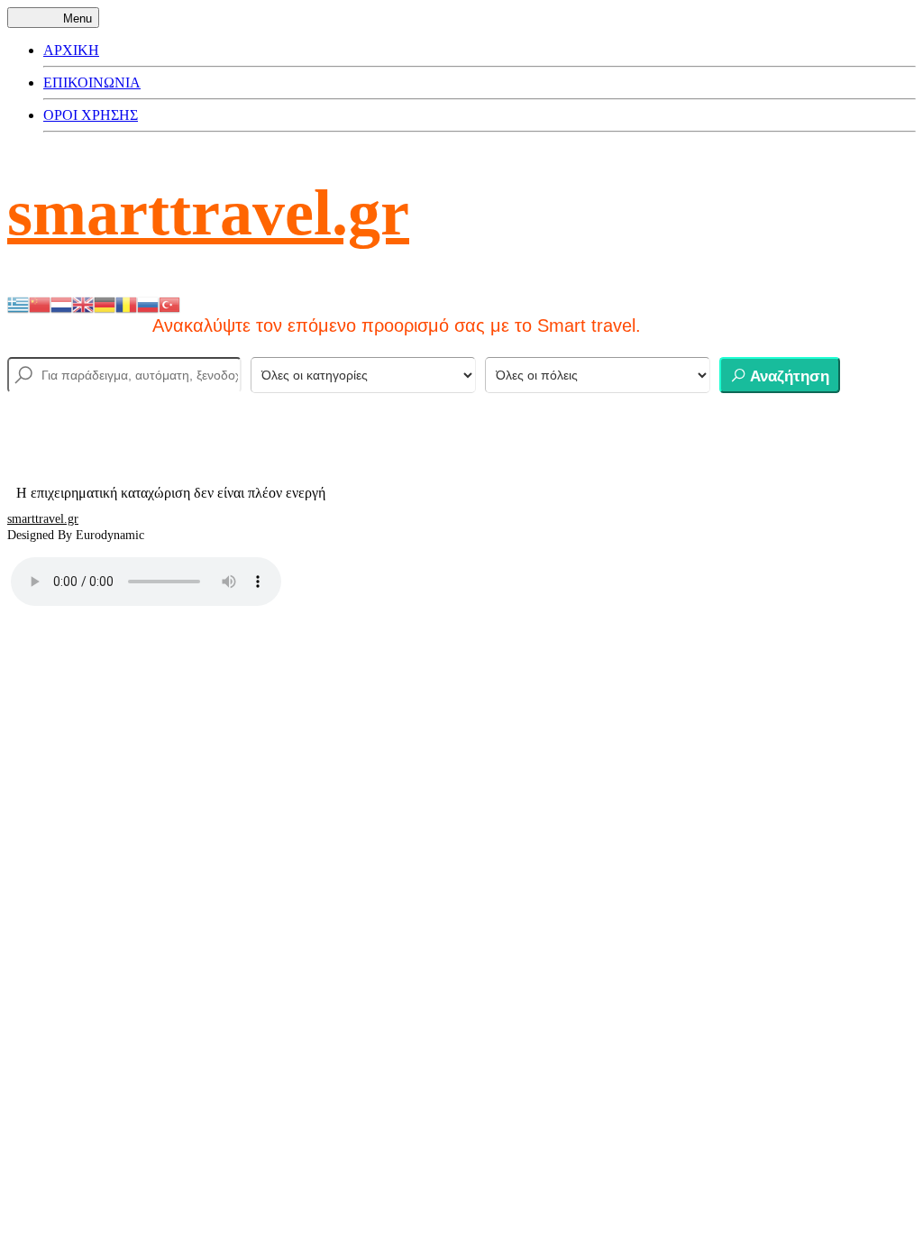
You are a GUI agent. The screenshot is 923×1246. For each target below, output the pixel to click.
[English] (83, 303)
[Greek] (18, 303)
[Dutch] (61, 303)
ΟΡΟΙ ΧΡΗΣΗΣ (90, 115)
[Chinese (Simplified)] (39, 303)
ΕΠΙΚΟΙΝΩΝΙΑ (92, 82)
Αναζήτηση (787, 376)
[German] (104, 303)
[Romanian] (126, 303)
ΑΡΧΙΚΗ (71, 50)
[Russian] (148, 303)
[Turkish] (169, 303)
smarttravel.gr (208, 213)
